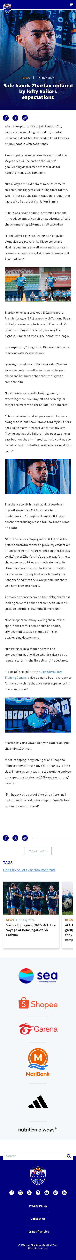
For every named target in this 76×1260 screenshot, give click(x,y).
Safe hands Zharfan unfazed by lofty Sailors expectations (38, 91)
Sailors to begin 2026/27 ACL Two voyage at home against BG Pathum (31, 930)
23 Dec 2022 (46, 78)
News (26, 78)
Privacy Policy (38, 1206)
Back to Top (39, 851)
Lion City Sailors (15, 870)
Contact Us (38, 1219)
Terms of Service (38, 1231)
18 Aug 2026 (26, 920)
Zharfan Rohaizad (41, 870)
